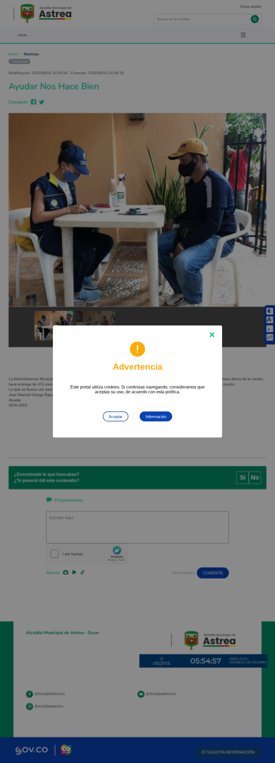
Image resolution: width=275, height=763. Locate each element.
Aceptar (115, 416)
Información (156, 416)
